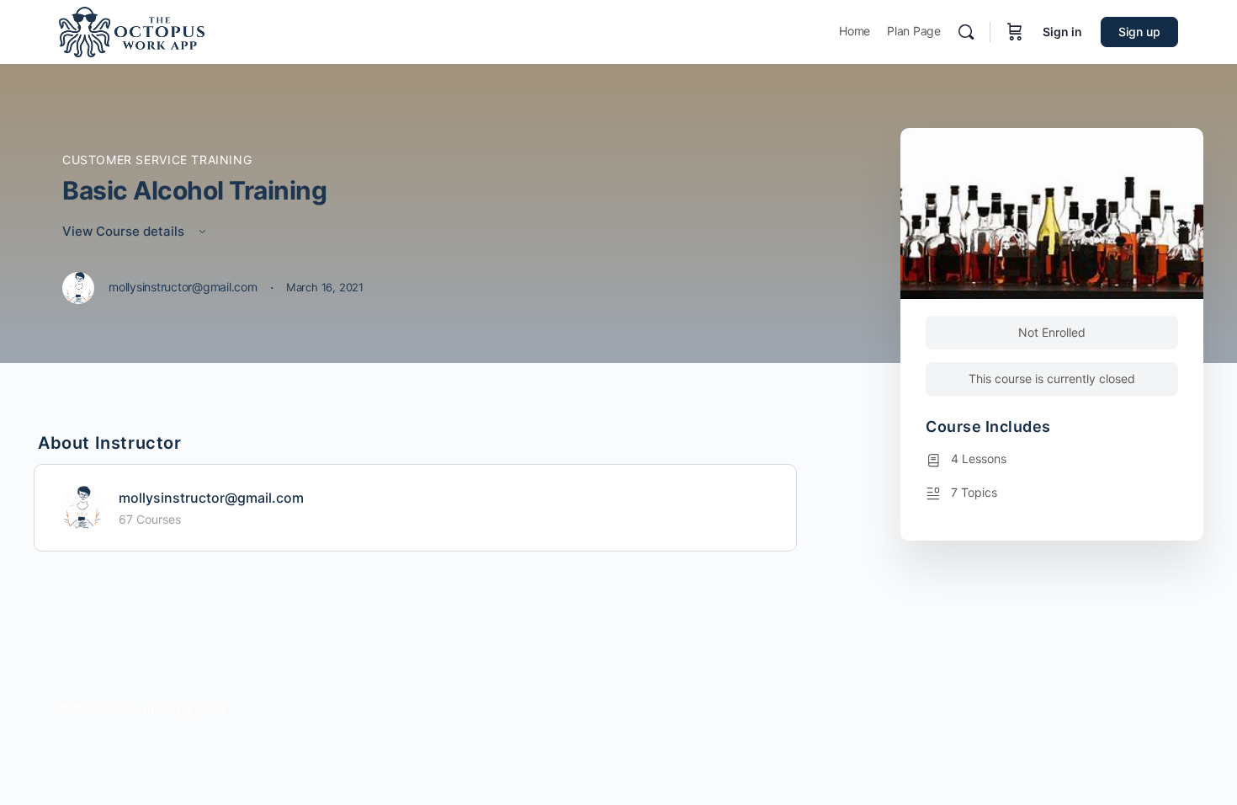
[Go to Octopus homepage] (131, 31)
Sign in (1062, 31)
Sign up (1139, 31)
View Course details (125, 231)
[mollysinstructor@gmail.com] (82, 506)
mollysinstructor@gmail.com (211, 497)
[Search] (966, 32)
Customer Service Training (157, 159)
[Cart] (1015, 32)
